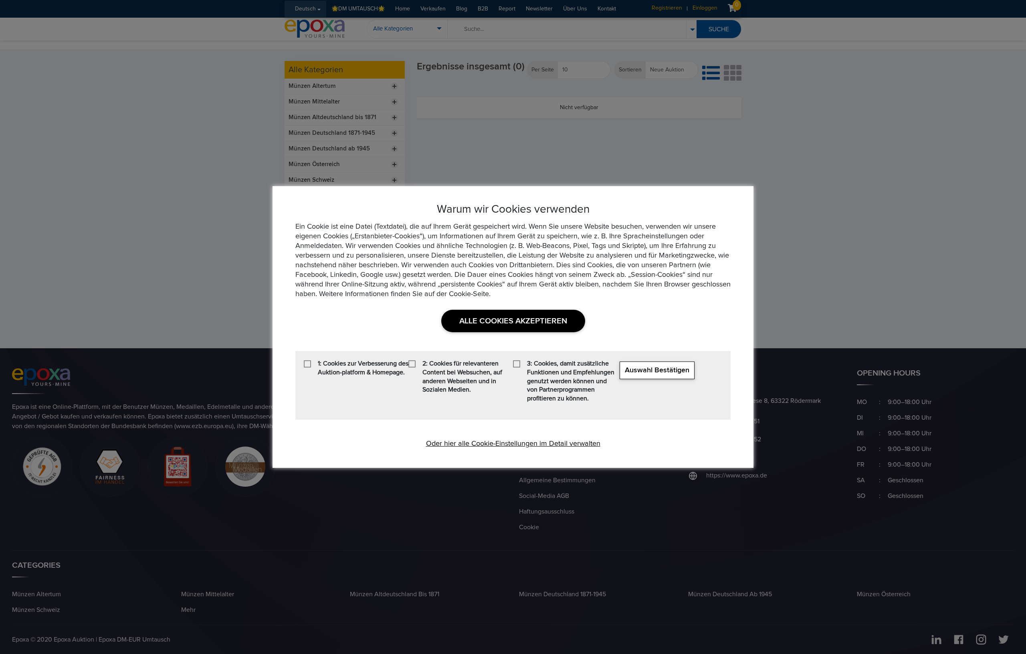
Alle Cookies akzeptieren (513, 321)
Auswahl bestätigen (657, 370)
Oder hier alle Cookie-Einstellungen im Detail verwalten (513, 443)
